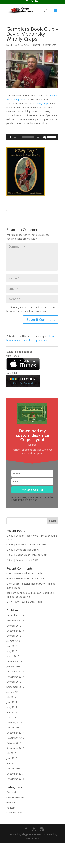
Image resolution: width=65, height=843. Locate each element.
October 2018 (13, 635)
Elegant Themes (32, 834)
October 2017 (13, 681)
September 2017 (15, 686)
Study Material (14, 812)
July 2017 (11, 697)
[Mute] (44, 137)
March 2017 (12, 717)
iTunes (15, 355)
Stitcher (16, 373)
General (36, 44)
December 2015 (15, 773)
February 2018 (14, 661)
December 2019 (15, 615)
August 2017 (13, 691)
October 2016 (13, 743)
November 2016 (15, 737)
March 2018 (12, 656)
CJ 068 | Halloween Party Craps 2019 (26, 544)
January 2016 (13, 768)
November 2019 (15, 620)
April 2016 (11, 763)
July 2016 (11, 753)
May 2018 (11, 651)
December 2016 (15, 732)
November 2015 (15, 778)
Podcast (10, 807)
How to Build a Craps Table (27, 573)
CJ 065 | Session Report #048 (22, 560)
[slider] (52, 137)
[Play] (10, 137)
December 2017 (15, 671)
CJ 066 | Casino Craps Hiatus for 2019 (27, 554)
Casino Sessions (15, 797)
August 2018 (13, 640)
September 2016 (15, 748)
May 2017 (11, 707)
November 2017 (15, 676)
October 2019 (13, 625)
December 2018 (15, 630)
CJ (11, 44)
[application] (32, 137)
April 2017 (11, 712)
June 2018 (11, 646)
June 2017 (11, 702)
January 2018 (13, 666)
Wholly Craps (42, 103)
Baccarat (11, 792)
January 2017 (13, 727)
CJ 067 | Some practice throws (23, 549)
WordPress (32, 838)
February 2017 (14, 722)
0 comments (49, 44)
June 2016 (11, 758)
